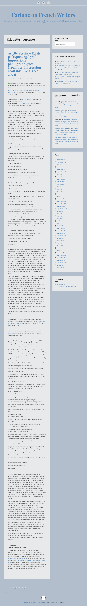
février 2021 (60, 196)
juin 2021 (60, 186)
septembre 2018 (62, 262)
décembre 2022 (61, 169)
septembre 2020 (62, 208)
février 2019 (60, 250)
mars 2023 (60, 167)
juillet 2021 (60, 184)
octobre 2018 (61, 260)
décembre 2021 (61, 179)
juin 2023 (60, 164)
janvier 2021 (60, 199)
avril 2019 (60, 245)
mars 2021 (60, 194)
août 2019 (60, 238)
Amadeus (52, 602)
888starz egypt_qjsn (61, 111)
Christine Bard (26, 99)
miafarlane (21, 79)
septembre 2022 (62, 172)
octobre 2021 (61, 181)
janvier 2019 (60, 253)
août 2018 (60, 265)
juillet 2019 (60, 240)
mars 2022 (60, 177)
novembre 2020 (61, 204)
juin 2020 (60, 216)
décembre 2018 (61, 255)
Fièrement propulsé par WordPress (33, 602)
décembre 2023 (61, 159)
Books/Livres (31, 79)
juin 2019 (60, 243)
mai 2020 (59, 218)
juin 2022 (60, 174)
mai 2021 (59, 189)
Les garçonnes (33, 323)
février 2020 (60, 226)
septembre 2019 (62, 235)
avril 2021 (60, 191)
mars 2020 (60, 223)
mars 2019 (60, 248)
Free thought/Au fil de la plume (66, 286)
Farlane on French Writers (43, 14)
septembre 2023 (62, 162)
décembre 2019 (61, 228)
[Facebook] (43, 3)
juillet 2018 (60, 267)
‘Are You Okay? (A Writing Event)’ (67, 61)
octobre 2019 (61, 233)
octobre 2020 (61, 206)
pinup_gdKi (58, 137)
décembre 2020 (61, 201)
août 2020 (60, 211)
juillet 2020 (60, 213)
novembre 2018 (61, 258)
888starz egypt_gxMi (61, 128)
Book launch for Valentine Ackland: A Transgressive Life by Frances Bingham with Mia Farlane (67, 68)
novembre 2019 (61, 231)
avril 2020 (60, 221)
